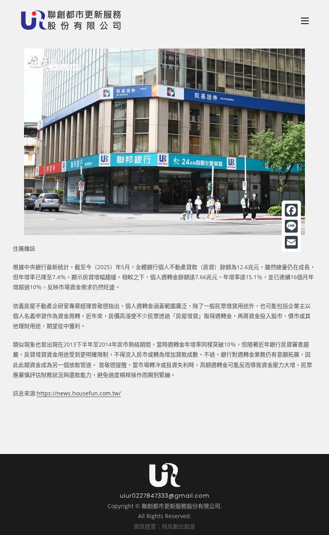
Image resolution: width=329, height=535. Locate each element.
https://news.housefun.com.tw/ (79, 393)
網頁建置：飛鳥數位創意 (164, 526)
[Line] (291, 226)
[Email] (291, 242)
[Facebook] (291, 210)
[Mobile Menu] (305, 20)
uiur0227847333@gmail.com (164, 496)
